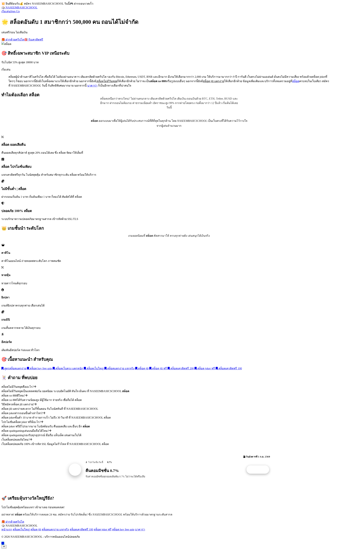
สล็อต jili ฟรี (159, 368)
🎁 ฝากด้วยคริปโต (12, 39)
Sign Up (15, 11)
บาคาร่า (92, 85)
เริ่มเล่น (5, 11)
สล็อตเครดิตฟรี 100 (230, 368)
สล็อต (295, 81)
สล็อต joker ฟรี (206, 368)
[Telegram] (2, 543)
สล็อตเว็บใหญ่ (95, 368)
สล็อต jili (143, 368)
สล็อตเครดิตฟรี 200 (182, 368)
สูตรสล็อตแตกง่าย (15, 368)
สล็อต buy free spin (40, 368)
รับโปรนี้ (259, 469)
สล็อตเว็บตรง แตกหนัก (69, 368)
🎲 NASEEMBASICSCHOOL (19, 7)
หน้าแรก (6, 529)
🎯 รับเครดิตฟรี (33, 39)
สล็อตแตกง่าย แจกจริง (120, 368)
